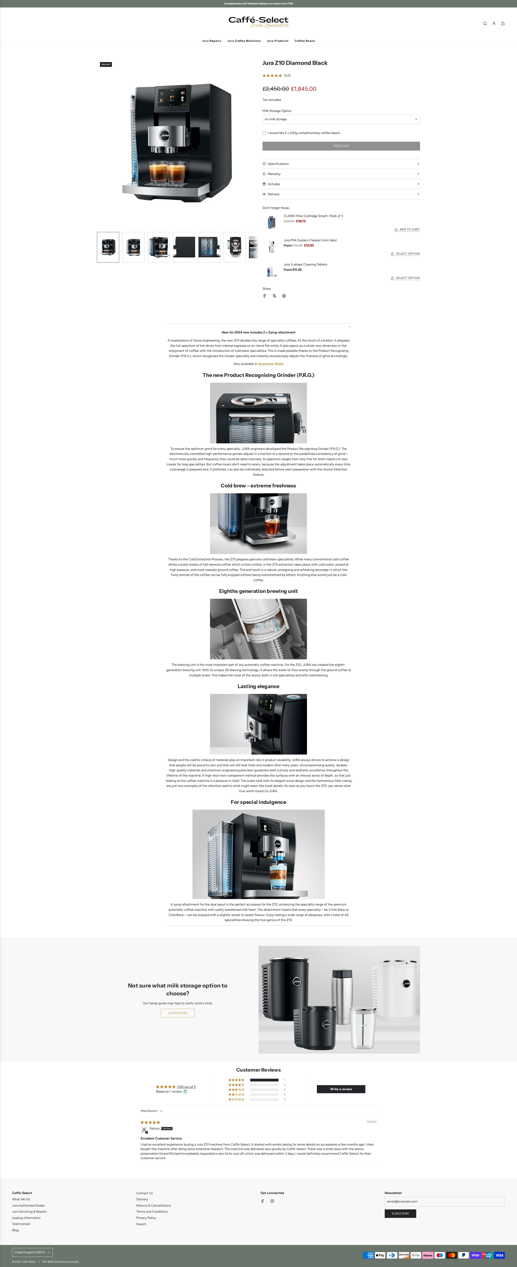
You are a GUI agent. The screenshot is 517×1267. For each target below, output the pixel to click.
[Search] (485, 23)
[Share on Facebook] (264, 296)
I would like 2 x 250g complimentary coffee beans (304, 133)
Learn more (178, 1013)
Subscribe (400, 1213)
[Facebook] (262, 1201)
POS (44, 1261)
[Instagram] (272, 1201)
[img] (150, 1122)
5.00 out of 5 (186, 1087)
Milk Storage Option (277, 111)
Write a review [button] (341, 1089)
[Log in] (494, 23)
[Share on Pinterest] (284, 296)
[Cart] (502, 23)
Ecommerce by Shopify (66, 1261)
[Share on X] (274, 296)
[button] (100, 144)
